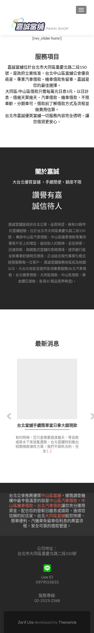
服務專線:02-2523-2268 (47, 598)
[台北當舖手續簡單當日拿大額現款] (47, 389)
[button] (5, 412)
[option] (47, 409)
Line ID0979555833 (47, 579)
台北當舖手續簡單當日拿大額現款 (47, 425)
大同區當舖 (55, 515)
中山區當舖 (51, 495)
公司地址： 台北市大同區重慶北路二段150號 (47, 551)
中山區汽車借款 (63, 500)
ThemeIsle (67, 622)
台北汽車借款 (49, 505)
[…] (49, 451)
